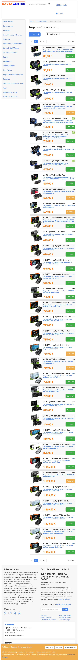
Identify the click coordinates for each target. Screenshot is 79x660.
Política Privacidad (46, 617)
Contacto (43, 615)
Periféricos (7, 61)
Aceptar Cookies (70, 647)
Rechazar (59, 647)
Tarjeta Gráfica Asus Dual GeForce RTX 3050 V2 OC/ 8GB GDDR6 (59, 206)
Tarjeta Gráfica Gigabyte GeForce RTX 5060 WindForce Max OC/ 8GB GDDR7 (57, 319)
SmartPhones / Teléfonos (12, 35)
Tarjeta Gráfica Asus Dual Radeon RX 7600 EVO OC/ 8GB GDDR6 (58, 192)
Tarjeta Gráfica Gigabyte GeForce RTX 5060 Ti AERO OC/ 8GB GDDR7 (58, 447)
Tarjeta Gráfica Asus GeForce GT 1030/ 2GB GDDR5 (57, 93)
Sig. (44, 41)
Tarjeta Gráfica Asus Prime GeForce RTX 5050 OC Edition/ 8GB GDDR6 (58, 291)
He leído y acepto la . (57, 604)
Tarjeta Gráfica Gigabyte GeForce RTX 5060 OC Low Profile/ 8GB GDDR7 (58, 334)
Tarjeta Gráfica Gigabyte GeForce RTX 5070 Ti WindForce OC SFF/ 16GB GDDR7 (58, 518)
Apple (5, 88)
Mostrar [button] (70, 41)
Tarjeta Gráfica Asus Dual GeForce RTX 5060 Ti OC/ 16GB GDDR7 (58, 475)
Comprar (70, 56)
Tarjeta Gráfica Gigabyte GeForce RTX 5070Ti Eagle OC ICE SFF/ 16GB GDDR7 (58, 532)
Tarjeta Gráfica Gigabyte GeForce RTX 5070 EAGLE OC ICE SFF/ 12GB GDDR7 (57, 504)
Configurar (49, 647)
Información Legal (65, 615)
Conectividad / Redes (11, 48)
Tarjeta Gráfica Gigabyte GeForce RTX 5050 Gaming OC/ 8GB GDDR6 (57, 277)
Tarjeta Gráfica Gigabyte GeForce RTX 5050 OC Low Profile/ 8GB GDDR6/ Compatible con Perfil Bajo (58, 221)
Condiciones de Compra (48, 619)
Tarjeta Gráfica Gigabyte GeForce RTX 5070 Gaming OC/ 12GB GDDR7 (57, 489)
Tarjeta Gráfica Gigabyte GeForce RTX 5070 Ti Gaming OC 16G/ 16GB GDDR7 (58, 546)
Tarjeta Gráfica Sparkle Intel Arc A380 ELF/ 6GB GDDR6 (58, 149)
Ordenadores (8, 22)
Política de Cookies (65, 617)
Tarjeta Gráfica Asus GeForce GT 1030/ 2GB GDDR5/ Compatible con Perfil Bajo (57, 107)
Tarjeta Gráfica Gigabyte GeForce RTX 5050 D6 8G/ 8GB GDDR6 (58, 249)
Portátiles (6, 30)
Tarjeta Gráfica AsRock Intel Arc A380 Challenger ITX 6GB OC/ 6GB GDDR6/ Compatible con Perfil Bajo (55, 136)
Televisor (6, 39)
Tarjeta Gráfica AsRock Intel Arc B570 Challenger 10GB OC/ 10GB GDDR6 (55, 164)
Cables (5, 57)
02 (40, 41)
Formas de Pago (64, 619)
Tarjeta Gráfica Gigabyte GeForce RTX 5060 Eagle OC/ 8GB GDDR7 (57, 348)
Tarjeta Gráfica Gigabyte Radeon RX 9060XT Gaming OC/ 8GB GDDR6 (57, 263)
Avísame (70, 113)
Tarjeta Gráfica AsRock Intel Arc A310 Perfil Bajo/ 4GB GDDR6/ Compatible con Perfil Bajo (58, 121)
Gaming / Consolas (10, 53)
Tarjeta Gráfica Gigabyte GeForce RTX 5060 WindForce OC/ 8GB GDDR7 (57, 305)
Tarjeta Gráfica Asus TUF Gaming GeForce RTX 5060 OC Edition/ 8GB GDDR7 (58, 404)
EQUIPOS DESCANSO (11, 97)
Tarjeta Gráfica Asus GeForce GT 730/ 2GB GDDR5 (57, 64)
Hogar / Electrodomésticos (13, 75)
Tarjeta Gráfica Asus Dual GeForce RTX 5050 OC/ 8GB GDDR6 (58, 234)
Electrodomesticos (10, 92)
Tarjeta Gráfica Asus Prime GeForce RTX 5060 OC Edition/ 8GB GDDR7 (58, 390)
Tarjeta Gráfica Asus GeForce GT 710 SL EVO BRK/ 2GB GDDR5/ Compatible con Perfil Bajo (58, 50)
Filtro (33, 34)
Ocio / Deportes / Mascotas (13, 83)
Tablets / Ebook (9, 66)
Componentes (8, 26)
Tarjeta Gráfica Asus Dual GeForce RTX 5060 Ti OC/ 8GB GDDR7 (58, 419)
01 (36, 41)
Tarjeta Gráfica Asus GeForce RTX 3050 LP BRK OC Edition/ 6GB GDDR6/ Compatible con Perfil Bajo (58, 179)
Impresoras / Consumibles (13, 44)
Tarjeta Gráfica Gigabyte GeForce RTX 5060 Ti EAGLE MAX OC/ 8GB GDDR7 (58, 433)
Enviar (65, 609)
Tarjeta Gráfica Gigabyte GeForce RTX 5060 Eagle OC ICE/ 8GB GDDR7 (57, 376)
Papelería (6, 79)
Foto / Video (7, 70)
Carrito (60, 14)
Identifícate (62, 5)
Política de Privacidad (64, 599)
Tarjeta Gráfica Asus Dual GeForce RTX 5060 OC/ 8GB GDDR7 (58, 362)
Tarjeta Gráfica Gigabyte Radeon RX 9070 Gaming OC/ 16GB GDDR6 (56, 461)
